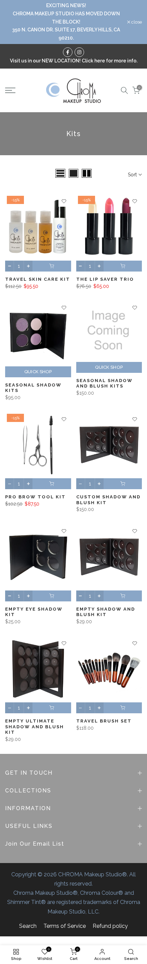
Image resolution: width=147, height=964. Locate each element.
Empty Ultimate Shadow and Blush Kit (34, 726)
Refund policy (110, 926)
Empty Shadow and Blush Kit (105, 612)
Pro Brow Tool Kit (35, 496)
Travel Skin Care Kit (37, 279)
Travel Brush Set (104, 721)
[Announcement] (66, 22)
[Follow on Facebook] (67, 52)
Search (28, 926)
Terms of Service (64, 926)
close (136, 22)
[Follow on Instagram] (79, 52)
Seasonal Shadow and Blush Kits (104, 383)
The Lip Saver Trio (105, 279)
